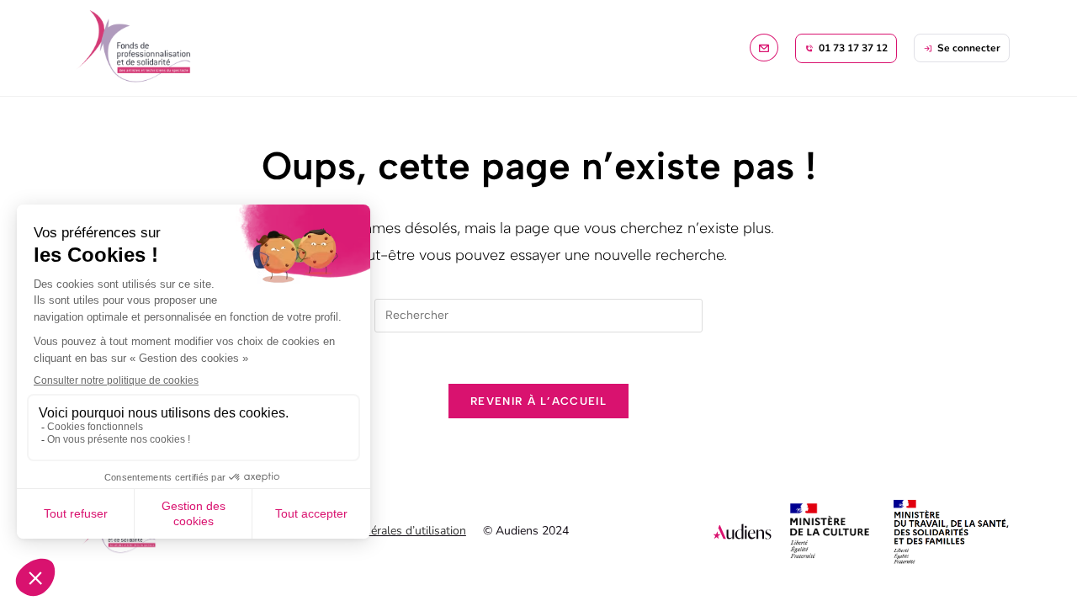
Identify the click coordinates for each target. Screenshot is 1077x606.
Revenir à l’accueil (538, 401)
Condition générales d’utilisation (382, 531)
